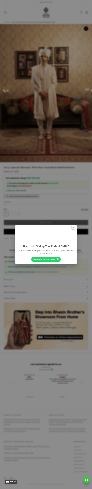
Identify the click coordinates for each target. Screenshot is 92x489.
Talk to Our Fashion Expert (44, 259)
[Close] (73, 227)
